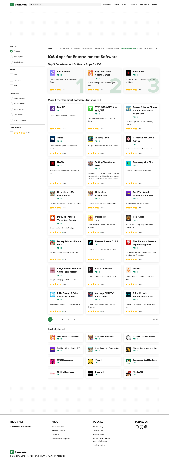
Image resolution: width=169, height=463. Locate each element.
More (154, 5)
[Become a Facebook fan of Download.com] (137, 427)
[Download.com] (18, 4)
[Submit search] (31, 4)
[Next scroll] (156, 48)
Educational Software (112, 48)
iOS (123, 4)
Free (15, 75)
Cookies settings (99, 445)
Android (132, 4)
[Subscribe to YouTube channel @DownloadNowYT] (146, 427)
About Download (58, 427)
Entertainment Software (128, 48)
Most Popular (18, 57)
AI (71, 48)
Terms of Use (98, 431)
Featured (17, 51)
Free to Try (17, 80)
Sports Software (19, 109)
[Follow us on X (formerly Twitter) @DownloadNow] (141, 427)
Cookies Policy (98, 435)
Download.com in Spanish (61, 439)
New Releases (19, 62)
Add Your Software (58, 431)
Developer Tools (99, 48)
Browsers (77, 48)
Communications (87, 48)
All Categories (64, 48)
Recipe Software (19, 104)
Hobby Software (19, 98)
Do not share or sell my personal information (101, 440)
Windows (106, 4)
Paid (15, 86)
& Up (28, 133)
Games (139, 48)
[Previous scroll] (56, 48)
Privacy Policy (98, 427)
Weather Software (20, 120)
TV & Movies (18, 115)
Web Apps (143, 4)
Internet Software (149, 48)
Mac (116, 4)
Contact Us (56, 435)
